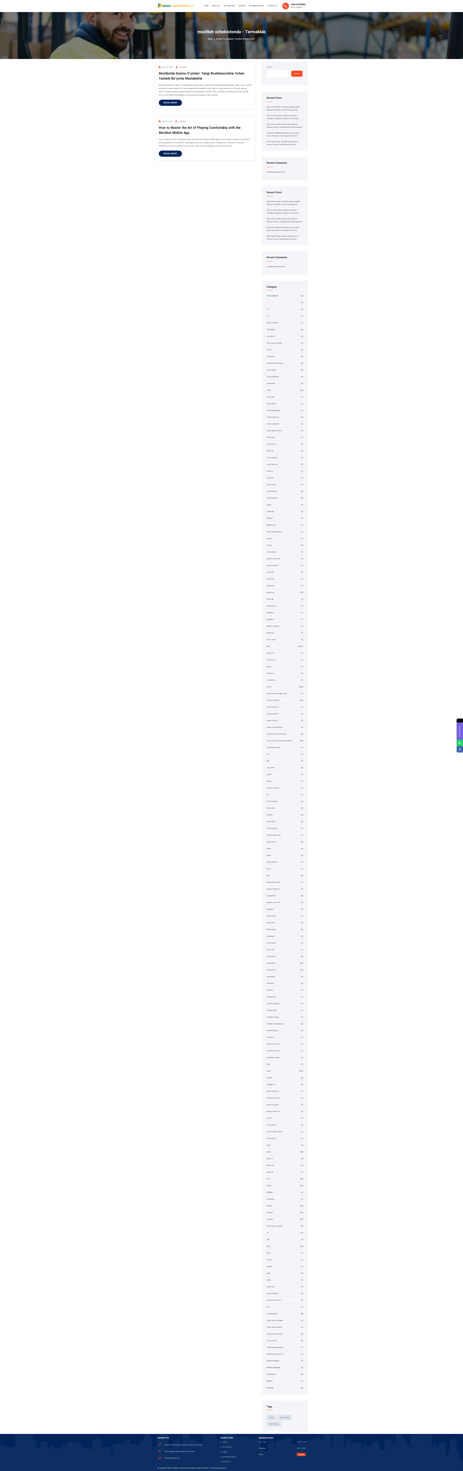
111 (268, 309)
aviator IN (270, 572)
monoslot (270, 983)
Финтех (270, 1381)
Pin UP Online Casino (275, 1131)
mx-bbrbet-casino (273, 1057)
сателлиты (271, 1374)
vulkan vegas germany (275, 1347)
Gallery (242, 6)
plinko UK (270, 1165)
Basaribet (270, 619)
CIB (268, 761)
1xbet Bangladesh (273, 410)
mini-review (271, 923)
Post (268, 1179)
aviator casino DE (273, 559)
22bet (269, 505)
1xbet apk (270, 397)
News (269, 1071)
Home (206, 6)
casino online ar (273, 714)
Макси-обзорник (273, 1367)
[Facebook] (460, 749)
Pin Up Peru (271, 1138)
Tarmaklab (270, 172)
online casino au (273, 1091)
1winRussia (271, 383)
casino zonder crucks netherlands (279, 741)
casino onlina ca (273, 707)
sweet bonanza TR (274, 1300)
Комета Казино (273, 1361)
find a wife (271, 808)
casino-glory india (273, 747)
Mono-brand (271, 956)
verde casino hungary (275, 1320)
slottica (269, 1260)
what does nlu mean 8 (275, 1354)
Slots (269, 1246)
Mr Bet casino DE (273, 1044)
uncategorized (272, 1313)
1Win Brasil (271, 329)
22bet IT (270, 518)
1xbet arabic (271, 404)
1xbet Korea (271, 444)
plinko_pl (270, 1172)
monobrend (271, 970)
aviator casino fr (273, 565)
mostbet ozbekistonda (275, 1024)
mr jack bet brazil (273, 1051)
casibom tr (271, 673)
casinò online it (272, 720)
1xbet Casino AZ (273, 417)
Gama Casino (271, 842)
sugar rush (271, 1287)
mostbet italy (271, 1010)
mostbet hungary (273, 1003)
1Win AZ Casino (272, 323)
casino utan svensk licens (276, 734)
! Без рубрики (272, 296)
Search (269, 67)
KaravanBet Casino (274, 882)
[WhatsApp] (460, 743)
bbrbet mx (270, 633)
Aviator (269, 545)
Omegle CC (271, 1084)
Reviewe (270, 1212)
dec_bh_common (273, 788)
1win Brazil (270, 336)
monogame (271, 976)
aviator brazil (271, 552)
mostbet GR (271, 997)
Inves (269, 869)
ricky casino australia (274, 1226)
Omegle (269, 1078)
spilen (269, 1280)
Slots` (269, 1253)
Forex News (271, 821)
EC (268, 794)
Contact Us (272, 6)
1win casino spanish (274, 343)
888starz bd (271, 525)
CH (268, 754)
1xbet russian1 (272, 498)
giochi (269, 855)
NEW (268, 1064)
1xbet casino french (274, 430)
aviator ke (270, 579)
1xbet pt (270, 471)
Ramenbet (270, 1199)
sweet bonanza (272, 1293)
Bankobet (270, 612)
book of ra (270, 653)
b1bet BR (270, 599)
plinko (269, 1152)
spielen (269, 1266)
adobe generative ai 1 (275, 532)
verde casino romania (275, 1334)
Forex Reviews (272, 828)
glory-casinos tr (272, 862)
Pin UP (269, 1118)
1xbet (269, 390)
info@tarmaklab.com (172, 1458)
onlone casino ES (273, 1098)
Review (269, 1206)
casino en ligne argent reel (277, 693)
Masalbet (270, 909)
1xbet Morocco (272, 464)
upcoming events (229, 1457)
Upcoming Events (256, 6)
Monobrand (271, 963)
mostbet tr (271, 1037)
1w (268, 316)
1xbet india (271, 437)
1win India (270, 356)
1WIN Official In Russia (275, 363)
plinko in (270, 1158)
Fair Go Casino (272, 801)
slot (268, 1239)
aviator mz (270, 586)
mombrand (271, 936)
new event (281, 172)
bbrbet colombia (273, 626)
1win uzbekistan (273, 377)
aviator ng (270, 592)
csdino (269, 774)
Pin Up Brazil (271, 1125)
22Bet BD (270, 511)
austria (269, 538)
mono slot (270, 949)
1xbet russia (271, 484)
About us (216, 6)
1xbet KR (270, 451)
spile (268, 1273)
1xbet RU (270, 478)
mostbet (270, 990)
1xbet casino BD (273, 424)
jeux (268, 875)
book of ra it (271, 660)
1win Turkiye (271, 370)
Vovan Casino (272, 1340)
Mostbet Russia (272, 1030)
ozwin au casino (273, 1105)
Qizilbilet (270, 1192)
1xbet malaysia (272, 457)
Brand (269, 666)
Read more (170, 102)
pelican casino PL (273, 1111)
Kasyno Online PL (273, 889)
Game (269, 848)
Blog (268, 646)
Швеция (270, 1388)
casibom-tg (271, 680)
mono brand (271, 943)
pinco (269, 1145)
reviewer (270, 1219)
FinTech (270, 815)
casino (269, 687)
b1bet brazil (271, 606)
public (269, 1185)
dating (269, 781)
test (268, 1307)
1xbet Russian (272, 491)
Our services (229, 6)
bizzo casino (271, 639)
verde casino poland (274, 1327)
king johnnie (271, 896)
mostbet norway (273, 1017)
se (268, 1233)
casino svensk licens (274, 727)
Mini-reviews (271, 929)
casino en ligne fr (273, 700)
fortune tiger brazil (273, 835)
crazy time (270, 767)
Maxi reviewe (271, 916)
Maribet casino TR (273, 902)
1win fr (269, 350)
